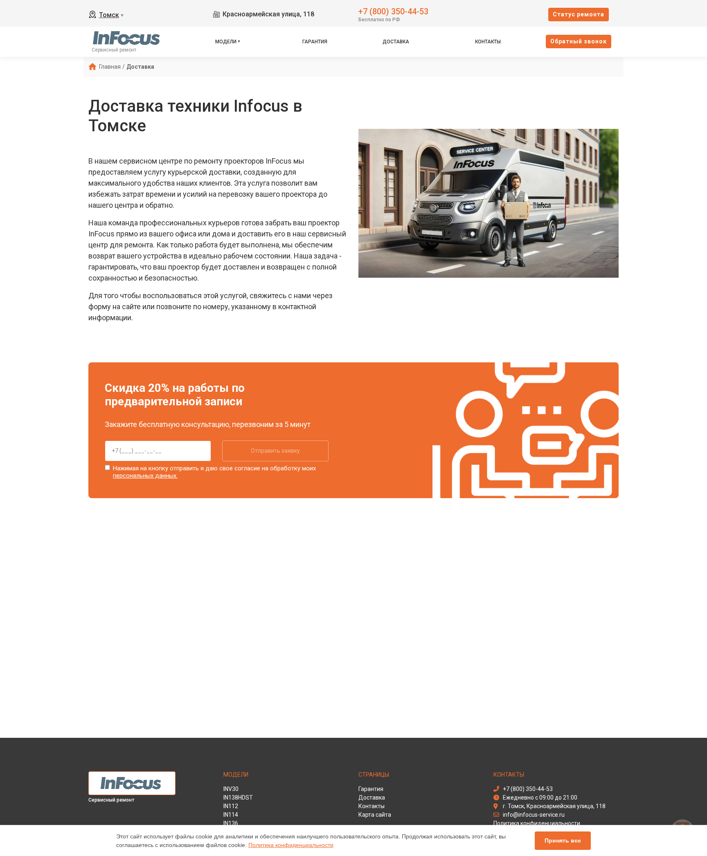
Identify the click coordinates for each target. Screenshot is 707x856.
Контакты (488, 42)
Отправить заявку (275, 450)
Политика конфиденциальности (290, 845)
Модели (225, 42)
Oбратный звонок (578, 41)
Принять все (563, 840)
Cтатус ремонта (578, 14)
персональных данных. (145, 475)
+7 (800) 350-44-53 (393, 11)
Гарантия (314, 42)
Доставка (396, 42)
